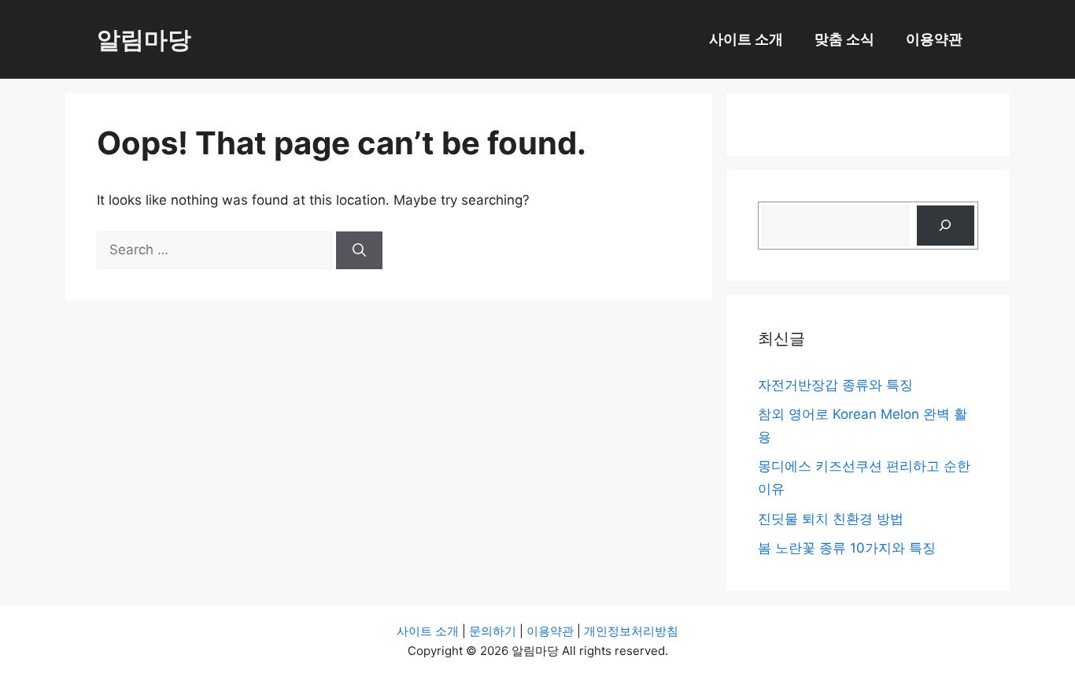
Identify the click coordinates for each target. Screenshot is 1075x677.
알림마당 (144, 39)
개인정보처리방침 (631, 630)
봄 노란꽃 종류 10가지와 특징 (847, 548)
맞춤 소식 (844, 39)
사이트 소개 (746, 39)
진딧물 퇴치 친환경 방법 (830, 519)
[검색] (945, 225)
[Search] (359, 250)
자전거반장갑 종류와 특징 (835, 385)
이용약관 (934, 39)
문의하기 (492, 630)
